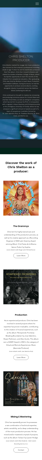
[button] (21, 450)
